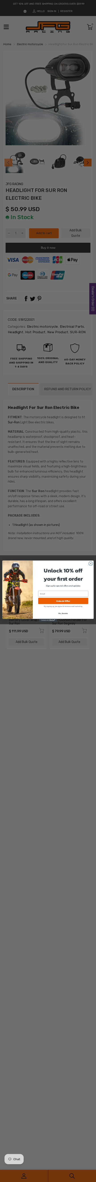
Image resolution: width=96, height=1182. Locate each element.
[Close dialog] (91, 563)
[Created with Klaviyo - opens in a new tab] (48, 620)
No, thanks (63, 613)
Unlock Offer (63, 601)
